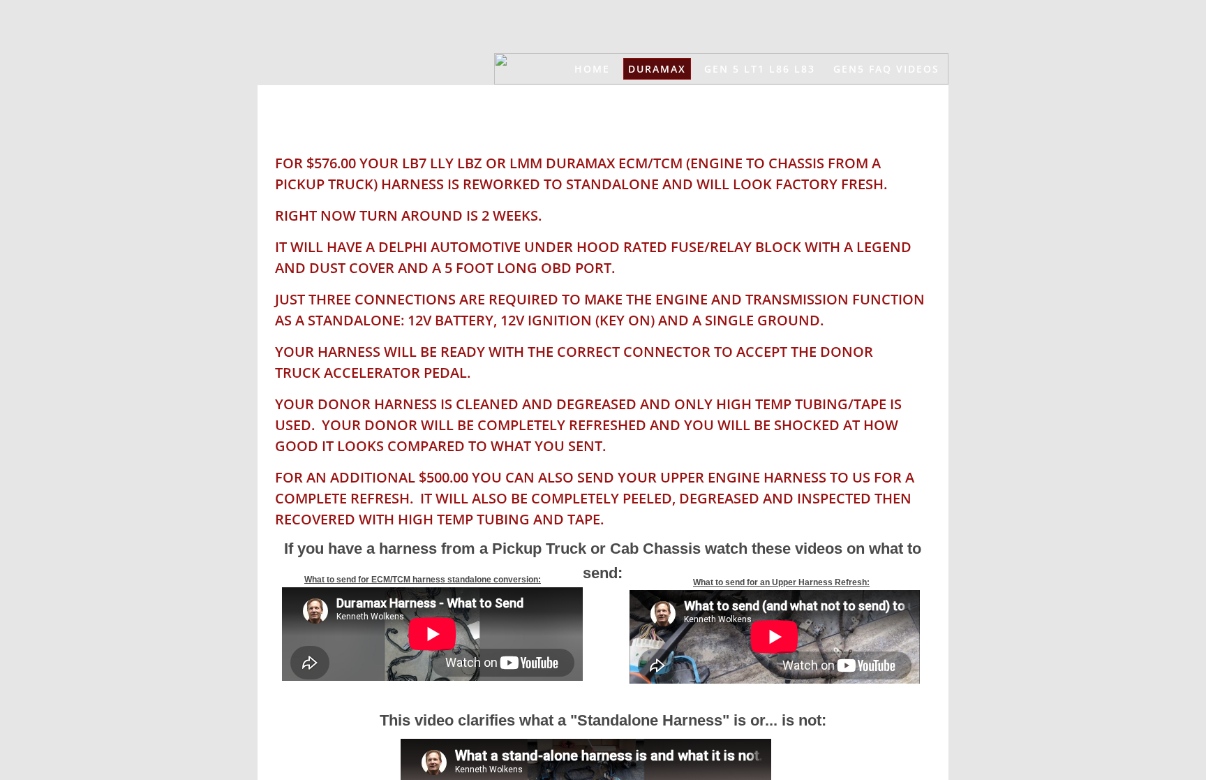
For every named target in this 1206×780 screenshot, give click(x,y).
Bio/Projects (897, 100)
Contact (810, 100)
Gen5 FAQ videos (886, 68)
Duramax (657, 68)
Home (592, 68)
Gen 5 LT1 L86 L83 (759, 68)
